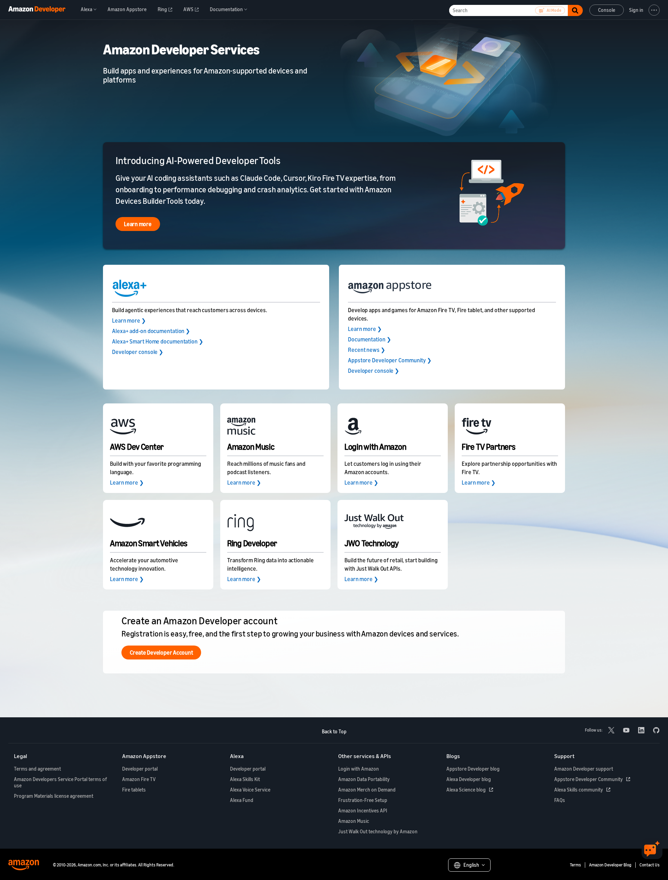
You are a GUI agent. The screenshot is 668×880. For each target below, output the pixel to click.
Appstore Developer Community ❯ (389, 360)
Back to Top (334, 731)
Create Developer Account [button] (161, 652)
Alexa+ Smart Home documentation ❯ (157, 341)
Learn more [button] (138, 224)
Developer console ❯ (137, 351)
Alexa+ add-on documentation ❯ (151, 330)
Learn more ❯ (129, 320)
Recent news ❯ (366, 349)
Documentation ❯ (369, 339)
